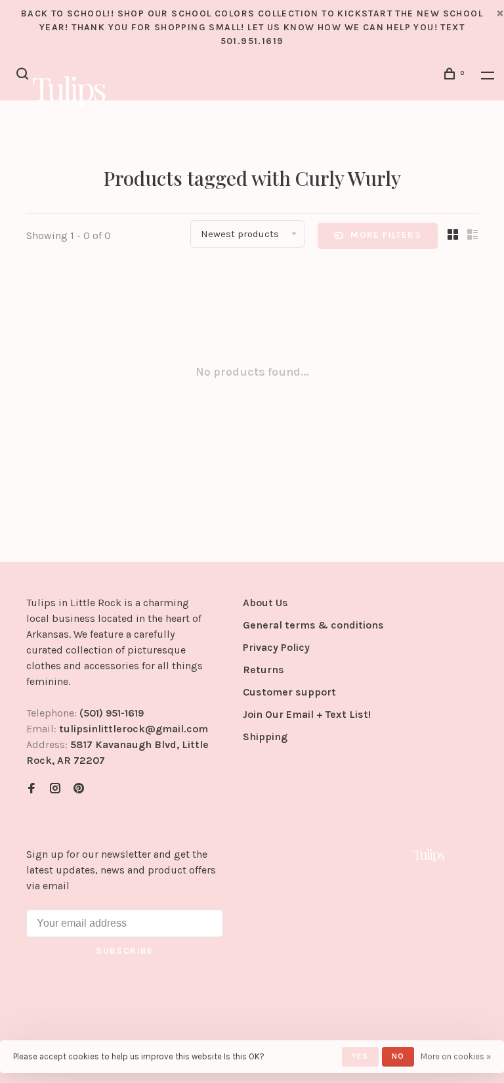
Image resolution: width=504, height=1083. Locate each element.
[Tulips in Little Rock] (429, 855)
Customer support (289, 692)
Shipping (265, 736)
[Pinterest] (79, 789)
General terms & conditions (313, 625)
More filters (385, 234)
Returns (263, 669)
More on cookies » (456, 1056)
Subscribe (125, 950)
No (398, 1056)
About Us (265, 602)
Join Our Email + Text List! (307, 714)
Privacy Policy (276, 647)
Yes (360, 1056)
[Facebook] (31, 789)
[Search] (24, 75)
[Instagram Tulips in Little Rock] (55, 789)
